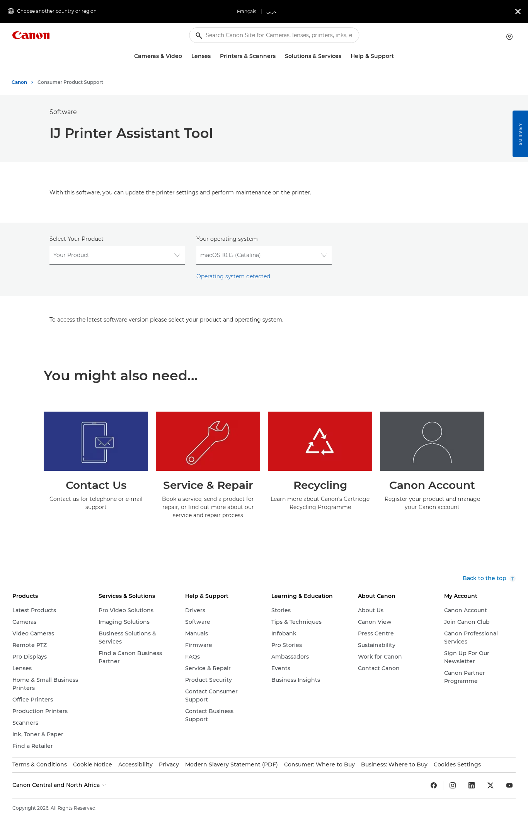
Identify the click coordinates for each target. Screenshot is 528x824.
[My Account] (509, 37)
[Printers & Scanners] (279, 56)
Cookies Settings (457, 764)
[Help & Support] (397, 56)
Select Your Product (76, 238)
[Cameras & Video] (185, 56)
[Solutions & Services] (344, 56)
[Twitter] (490, 785)
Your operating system (227, 238)
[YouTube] (509, 785)
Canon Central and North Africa (56, 784)
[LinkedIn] (471, 785)
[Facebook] (434, 785)
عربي (271, 11)
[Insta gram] (453, 785)
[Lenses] (214, 56)
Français (246, 11)
